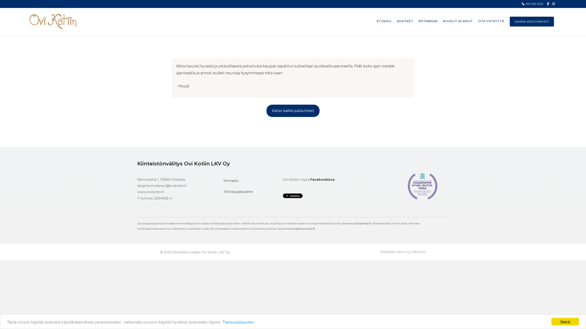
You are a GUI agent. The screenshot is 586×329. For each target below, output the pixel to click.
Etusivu (384, 21)
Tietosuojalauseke (237, 322)
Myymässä (427, 21)
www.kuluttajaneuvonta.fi (296, 228)
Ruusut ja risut (458, 21)
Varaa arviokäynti (532, 21)
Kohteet (405, 21)
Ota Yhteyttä (491, 21)
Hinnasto (231, 181)
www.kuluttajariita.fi (356, 223)
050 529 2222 (534, 3)
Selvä (565, 321)
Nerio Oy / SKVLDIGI (411, 252)
